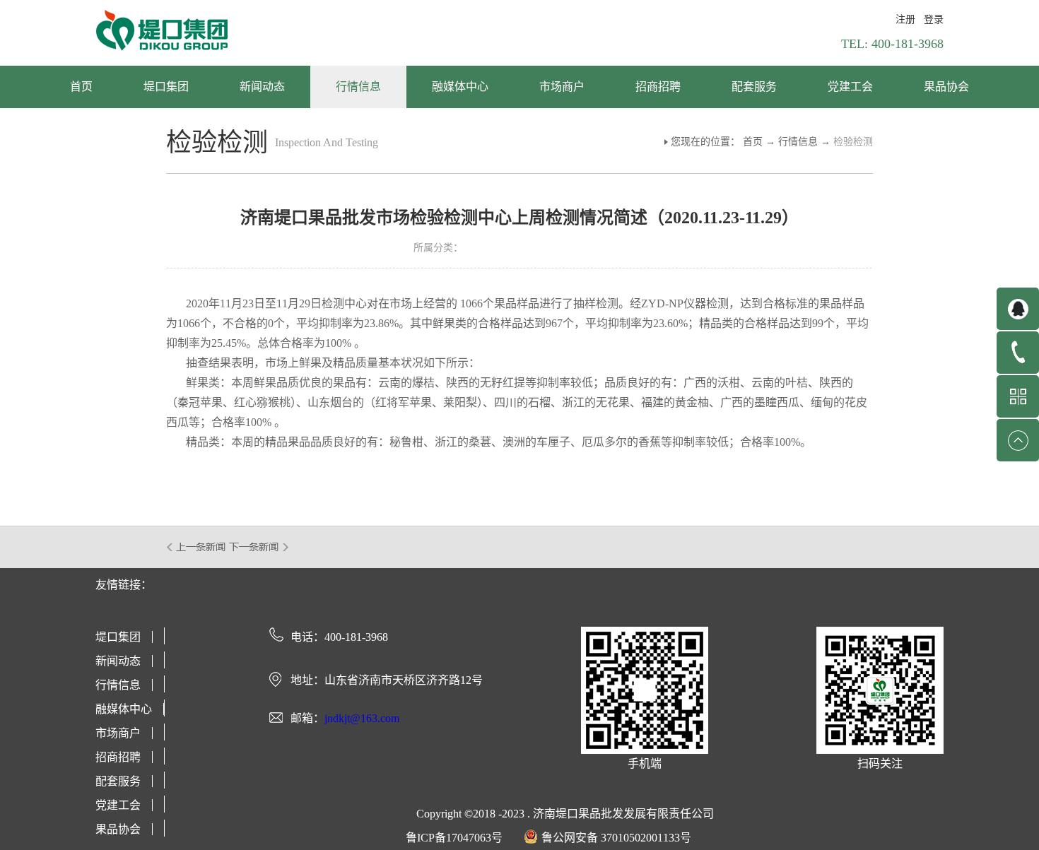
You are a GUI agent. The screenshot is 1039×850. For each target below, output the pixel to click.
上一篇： (197, 546)
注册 (905, 19)
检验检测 (853, 141)
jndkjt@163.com (361, 718)
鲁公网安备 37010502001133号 (616, 838)
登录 (934, 19)
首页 (81, 87)
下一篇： (259, 546)
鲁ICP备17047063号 (454, 838)
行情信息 (798, 141)
